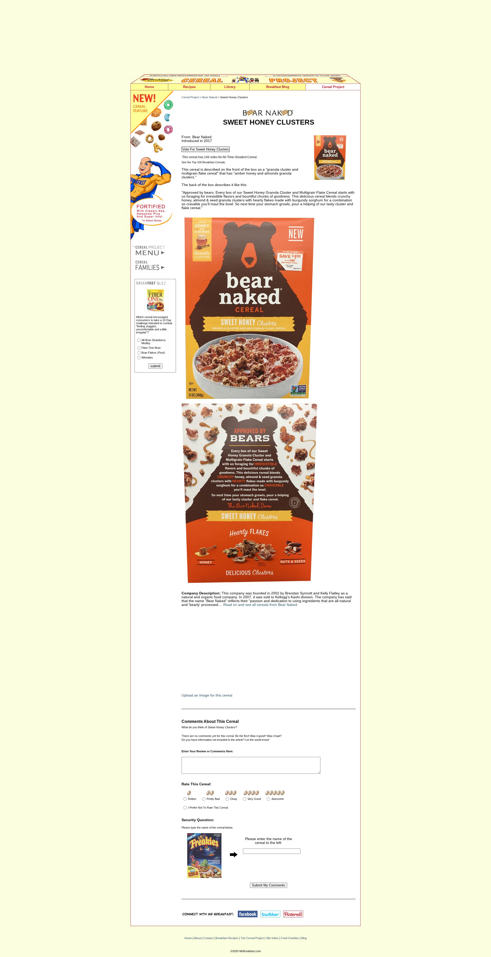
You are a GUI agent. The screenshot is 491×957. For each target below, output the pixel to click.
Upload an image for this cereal (207, 695)
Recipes (189, 87)
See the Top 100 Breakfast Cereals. (204, 162)
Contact (208, 938)
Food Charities (290, 938)
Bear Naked (209, 97)
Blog (304, 938)
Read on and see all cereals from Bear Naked (260, 605)
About (197, 938)
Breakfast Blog (277, 87)
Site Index (272, 938)
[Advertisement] (245, 38)
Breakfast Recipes (226, 938)
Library (230, 87)
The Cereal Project (252, 938)
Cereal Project (333, 87)
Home (149, 87)
